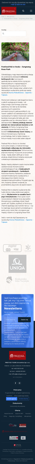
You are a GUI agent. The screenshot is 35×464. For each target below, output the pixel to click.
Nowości (28, 413)
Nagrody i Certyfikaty (15, 416)
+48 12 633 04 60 (18, 4)
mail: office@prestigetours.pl (17, 374)
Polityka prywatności (27, 459)
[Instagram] (19, 383)
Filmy (5, 416)
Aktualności (27, 416)
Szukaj (3, 30)
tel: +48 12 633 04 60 (18, 368)
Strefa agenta (11, 399)
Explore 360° (19, 413)
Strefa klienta (23, 399)
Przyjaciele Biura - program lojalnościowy (17, 393)
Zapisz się (24, 319)
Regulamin (17, 459)
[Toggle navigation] (31, 11)
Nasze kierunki (8, 413)
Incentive (9, 395)
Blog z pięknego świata (21, 395)
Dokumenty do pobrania (17, 406)
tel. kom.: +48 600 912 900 (17, 371)
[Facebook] (15, 383)
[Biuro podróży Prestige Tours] (8, 11)
